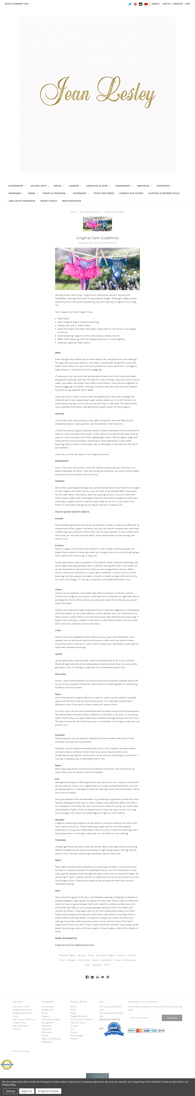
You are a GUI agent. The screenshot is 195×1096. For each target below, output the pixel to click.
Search (155, 3)
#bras (91, 955)
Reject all (27, 1091)
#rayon (117, 960)
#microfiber (84, 960)
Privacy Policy (48, 200)
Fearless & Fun (78, 1022)
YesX (72, 1029)
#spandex (97, 965)
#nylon (95, 960)
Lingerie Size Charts (131, 193)
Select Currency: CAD (17, 3)
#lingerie (72, 960)
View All (74, 1038)
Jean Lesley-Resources (22, 200)
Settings (10, 1091)
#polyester (106, 960)
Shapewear (80, 193)
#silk (87, 965)
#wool (107, 965)
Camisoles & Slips (97, 185)
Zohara (74, 1032)
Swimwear (15, 193)
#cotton (121, 955)
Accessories (16, 185)
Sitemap (17, 1029)
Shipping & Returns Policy (164, 193)
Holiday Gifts (39, 185)
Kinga (73, 1013)
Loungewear (122, 185)
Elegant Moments (79, 1016)
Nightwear (163, 185)
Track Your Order (104, 193)
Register (178, 3)
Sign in (166, 3)
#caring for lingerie (105, 955)
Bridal (58, 185)
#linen (62, 960)
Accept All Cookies (48, 1091)
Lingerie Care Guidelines (113, 212)
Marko (73, 1006)
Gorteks (74, 1026)
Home (73, 212)
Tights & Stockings (54, 193)
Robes (32, 193)
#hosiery (131, 955)
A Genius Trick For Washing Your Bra (74, 944)
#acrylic (82, 955)
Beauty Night (76, 1035)
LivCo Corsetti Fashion (81, 1019)
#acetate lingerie (67, 955)
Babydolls (143, 185)
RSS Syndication (71, 200)
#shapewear (130, 960)
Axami (73, 1010)
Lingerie (74, 185)
